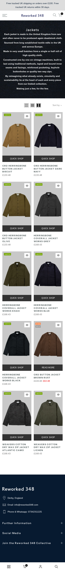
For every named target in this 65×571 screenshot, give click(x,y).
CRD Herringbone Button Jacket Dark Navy (48, 168)
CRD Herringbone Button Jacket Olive (14, 238)
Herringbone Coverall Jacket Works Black (14, 377)
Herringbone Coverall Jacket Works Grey (46, 238)
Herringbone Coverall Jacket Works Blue (46, 308)
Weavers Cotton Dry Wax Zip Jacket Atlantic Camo (15, 447)
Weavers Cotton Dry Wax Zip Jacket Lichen (47, 447)
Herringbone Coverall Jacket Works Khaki (14, 308)
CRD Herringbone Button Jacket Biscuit (14, 168)
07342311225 (35, 511)
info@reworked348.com (26, 504)
